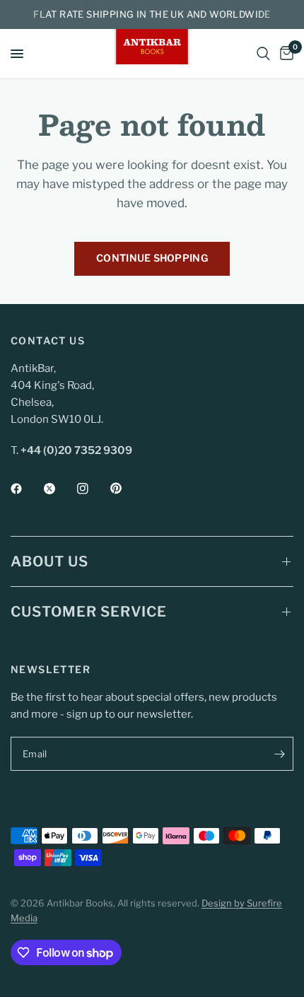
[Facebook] (26, 488)
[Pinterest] (125, 488)
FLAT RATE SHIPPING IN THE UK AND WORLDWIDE (151, 14)
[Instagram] (92, 488)
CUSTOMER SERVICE (89, 611)
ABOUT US (49, 561)
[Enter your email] (279, 754)
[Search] (263, 53)
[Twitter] (59, 488)
